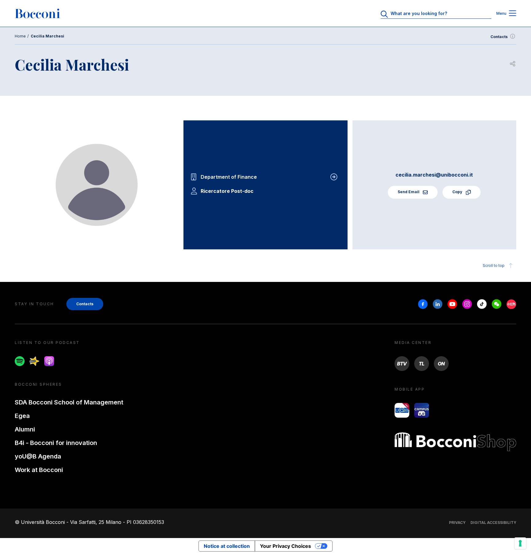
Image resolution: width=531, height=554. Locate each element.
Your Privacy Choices (285, 546)
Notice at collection (227, 546)
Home (20, 36)
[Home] (37, 13)
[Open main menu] (512, 13)
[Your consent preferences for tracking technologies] (520, 543)
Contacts (499, 36)
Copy (457, 191)
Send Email (409, 191)
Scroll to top (494, 265)
